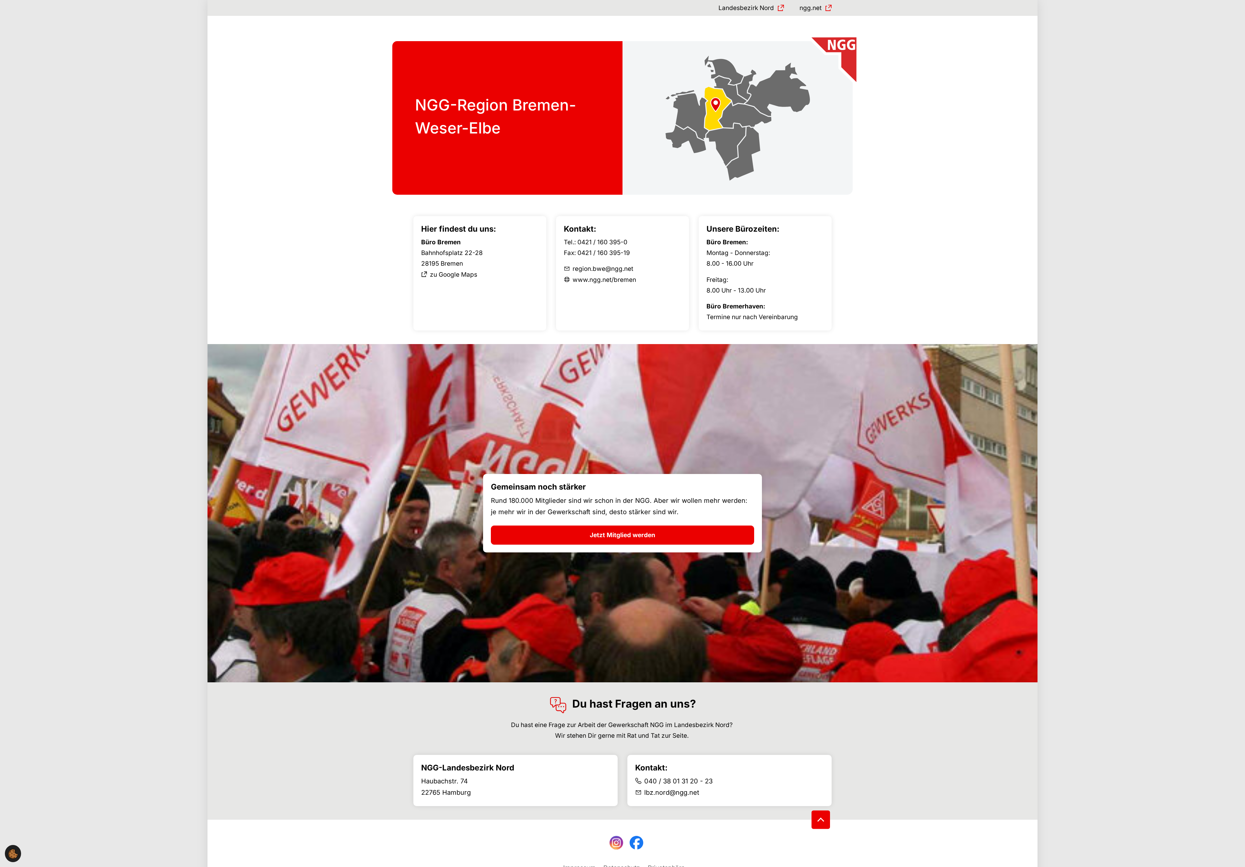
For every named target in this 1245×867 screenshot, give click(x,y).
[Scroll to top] (821, 820)
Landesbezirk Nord (746, 8)
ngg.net (811, 8)
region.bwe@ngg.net (603, 268)
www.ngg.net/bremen (604, 279)
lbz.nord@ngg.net (671, 792)
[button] (13, 853)
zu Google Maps (453, 274)
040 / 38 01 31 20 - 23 (678, 781)
